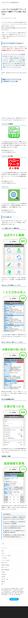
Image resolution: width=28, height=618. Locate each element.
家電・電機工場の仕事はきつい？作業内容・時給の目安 (12, 590)
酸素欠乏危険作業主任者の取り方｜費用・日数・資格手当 (12, 593)
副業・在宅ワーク (4, 562)
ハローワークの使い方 (5, 560)
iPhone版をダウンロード (7, 150)
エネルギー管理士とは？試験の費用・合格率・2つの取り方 (12, 588)
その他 (14, 18)
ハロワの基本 (4, 557)
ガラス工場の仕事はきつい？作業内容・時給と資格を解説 (12, 591)
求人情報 (3, 572)
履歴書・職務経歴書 (5, 569)
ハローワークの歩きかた (10, 2)
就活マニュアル (4, 567)
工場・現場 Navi (14, 599)
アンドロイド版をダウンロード (8, 152)
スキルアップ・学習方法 (6, 555)
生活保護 (3, 576)
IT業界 (2, 550)
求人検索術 (3, 574)
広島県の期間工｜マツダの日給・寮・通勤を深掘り (11, 594)
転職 (2, 583)
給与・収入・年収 (4, 579)
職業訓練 (3, 581)
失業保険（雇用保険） (5, 565)
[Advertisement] (14, 101)
